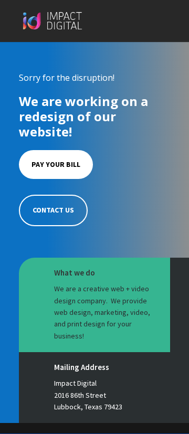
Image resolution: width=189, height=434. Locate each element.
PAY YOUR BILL (56, 164)
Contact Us (53, 210)
